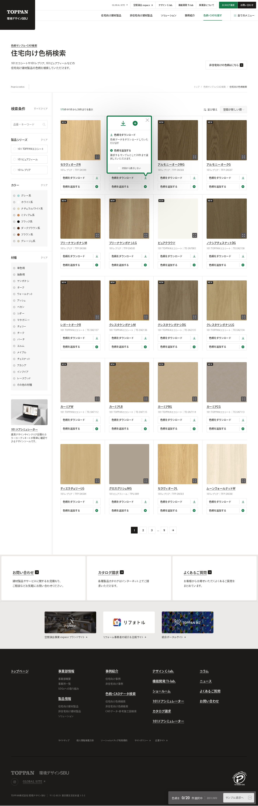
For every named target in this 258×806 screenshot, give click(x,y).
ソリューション (168, 15)
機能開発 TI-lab (185, 5)
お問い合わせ (209, 701)
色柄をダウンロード (74, 178)
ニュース (206, 681)
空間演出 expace (142, 5)
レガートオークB (70, 324)
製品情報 (64, 698)
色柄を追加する (71, 186)
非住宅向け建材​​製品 (141, 15)
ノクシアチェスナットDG (221, 242)
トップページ (19, 671)
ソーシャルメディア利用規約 (114, 740)
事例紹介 (190, 15)
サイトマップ (64, 740)
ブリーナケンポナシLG (123, 242)
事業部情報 (66, 671)
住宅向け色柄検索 (115, 701)
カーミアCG (214, 406)
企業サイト (160, 740)
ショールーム (162, 691)
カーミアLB (116, 406)
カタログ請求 (162, 711)
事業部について (206, 5)
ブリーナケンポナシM (73, 242)
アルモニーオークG (219, 164)
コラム (204, 671)
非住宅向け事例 (114, 684)
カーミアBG (165, 406)
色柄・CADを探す (212, 15)
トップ (197, 87)
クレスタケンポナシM (122, 324)
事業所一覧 (64, 684)
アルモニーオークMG (171, 164)
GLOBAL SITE (118, 5)
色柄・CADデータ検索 (120, 693)
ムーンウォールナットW (221, 488)
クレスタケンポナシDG (172, 324)
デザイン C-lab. (165, 5)
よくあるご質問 (210, 691)
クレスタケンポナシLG (220, 324)
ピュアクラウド (166, 242)
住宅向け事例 (113, 679)
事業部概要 (64, 679)
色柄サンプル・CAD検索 (24, 45)
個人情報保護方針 (85, 740)
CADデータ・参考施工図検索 (121, 711)
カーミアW (66, 406)
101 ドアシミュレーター (24, 429)
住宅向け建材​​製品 (111, 15)
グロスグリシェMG (120, 488)
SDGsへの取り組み (68, 688)
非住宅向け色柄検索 (116, 706)
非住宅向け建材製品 (69, 711)
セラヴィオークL (167, 488)
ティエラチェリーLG (72, 488)
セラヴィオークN (70, 164)
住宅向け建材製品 (68, 706)
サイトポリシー (141, 740)
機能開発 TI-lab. (164, 681)
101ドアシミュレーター (168, 701)
